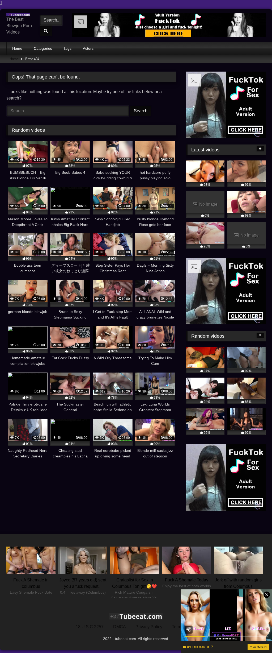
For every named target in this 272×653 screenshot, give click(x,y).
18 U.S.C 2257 (90, 627)
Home (17, 48)
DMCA (119, 627)
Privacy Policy (148, 627)
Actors (88, 48)
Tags (67, 48)
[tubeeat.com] (19, 14)
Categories (43, 48)
